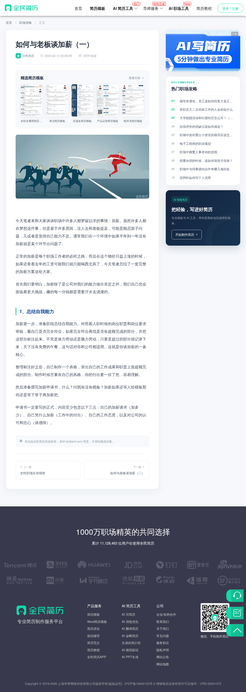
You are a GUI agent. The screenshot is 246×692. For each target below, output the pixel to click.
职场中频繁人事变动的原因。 (200, 152)
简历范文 (93, 642)
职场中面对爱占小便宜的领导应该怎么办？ (207, 135)
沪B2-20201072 (210, 683)
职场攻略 (25, 22)
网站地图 (162, 664)
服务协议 (162, 642)
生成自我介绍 (131, 642)
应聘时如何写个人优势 (195, 177)
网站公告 (162, 657)
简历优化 (93, 628)
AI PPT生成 (130, 657)
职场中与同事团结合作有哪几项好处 (205, 169)
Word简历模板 (97, 621)
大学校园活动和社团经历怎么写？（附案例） (207, 117)
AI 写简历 (128, 614)
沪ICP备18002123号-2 (139, 683)
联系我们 (162, 621)
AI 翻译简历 (130, 628)
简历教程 (204, 8)
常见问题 (162, 635)
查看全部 (135, 78)
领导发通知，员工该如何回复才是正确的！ (207, 101)
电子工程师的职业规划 (195, 143)
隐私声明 (162, 650)
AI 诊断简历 (130, 635)
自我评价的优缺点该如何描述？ (201, 126)
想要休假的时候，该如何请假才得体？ (206, 160)
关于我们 (162, 628)
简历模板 (93, 614)
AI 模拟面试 (130, 650)
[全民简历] (21, 7)
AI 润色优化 (130, 621)
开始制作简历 (184, 234)
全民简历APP (96, 657)
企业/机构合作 (166, 614)
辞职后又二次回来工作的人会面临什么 (206, 109)
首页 (78, 8)
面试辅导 (93, 635)
